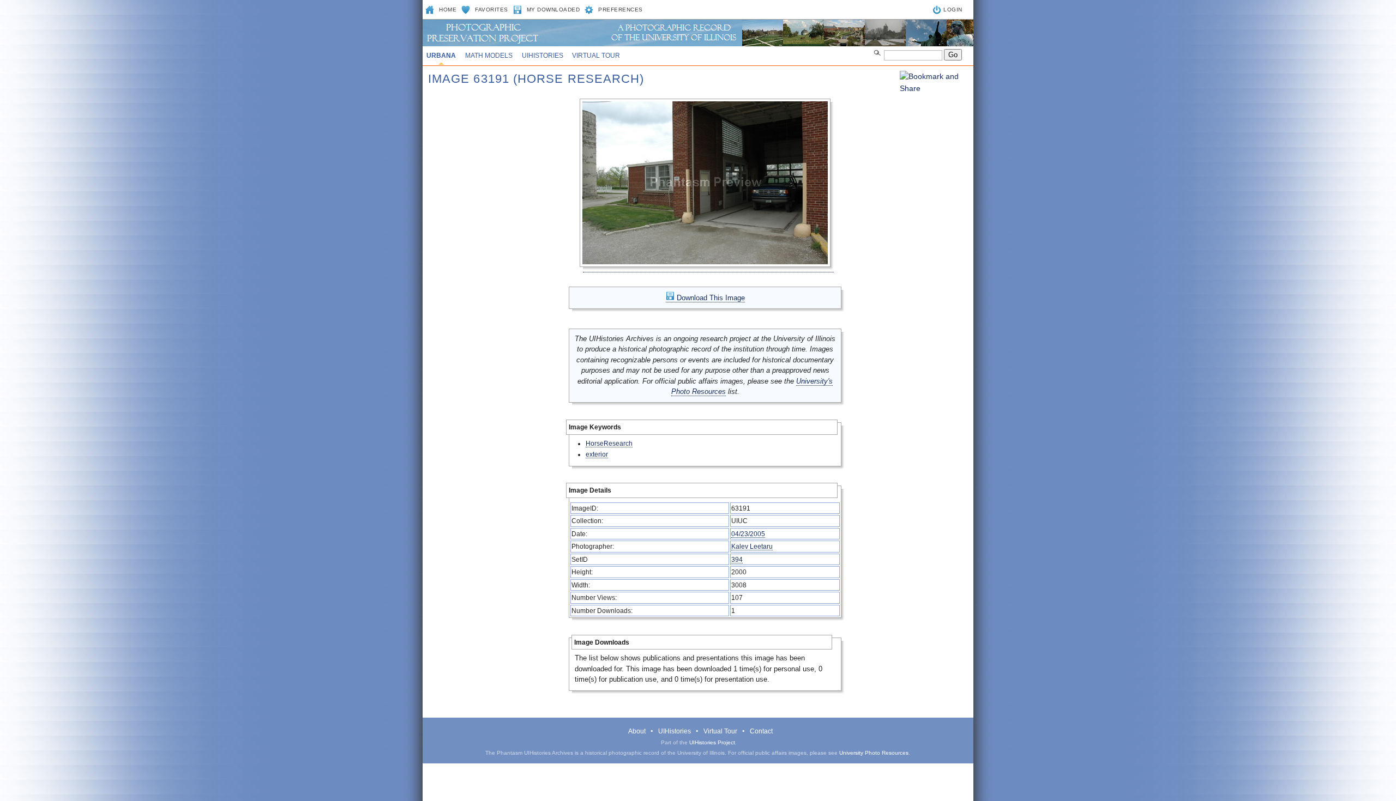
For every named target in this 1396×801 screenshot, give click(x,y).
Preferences (620, 10)
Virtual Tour (596, 55)
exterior (597, 454)
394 (737, 559)
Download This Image (710, 298)
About (637, 731)
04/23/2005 (748, 533)
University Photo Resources (873, 753)
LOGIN (952, 10)
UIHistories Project (712, 742)
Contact (761, 731)
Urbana (441, 55)
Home (447, 10)
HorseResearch (609, 443)
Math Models (489, 55)
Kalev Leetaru (752, 546)
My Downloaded (553, 10)
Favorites (491, 10)
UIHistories (542, 55)
